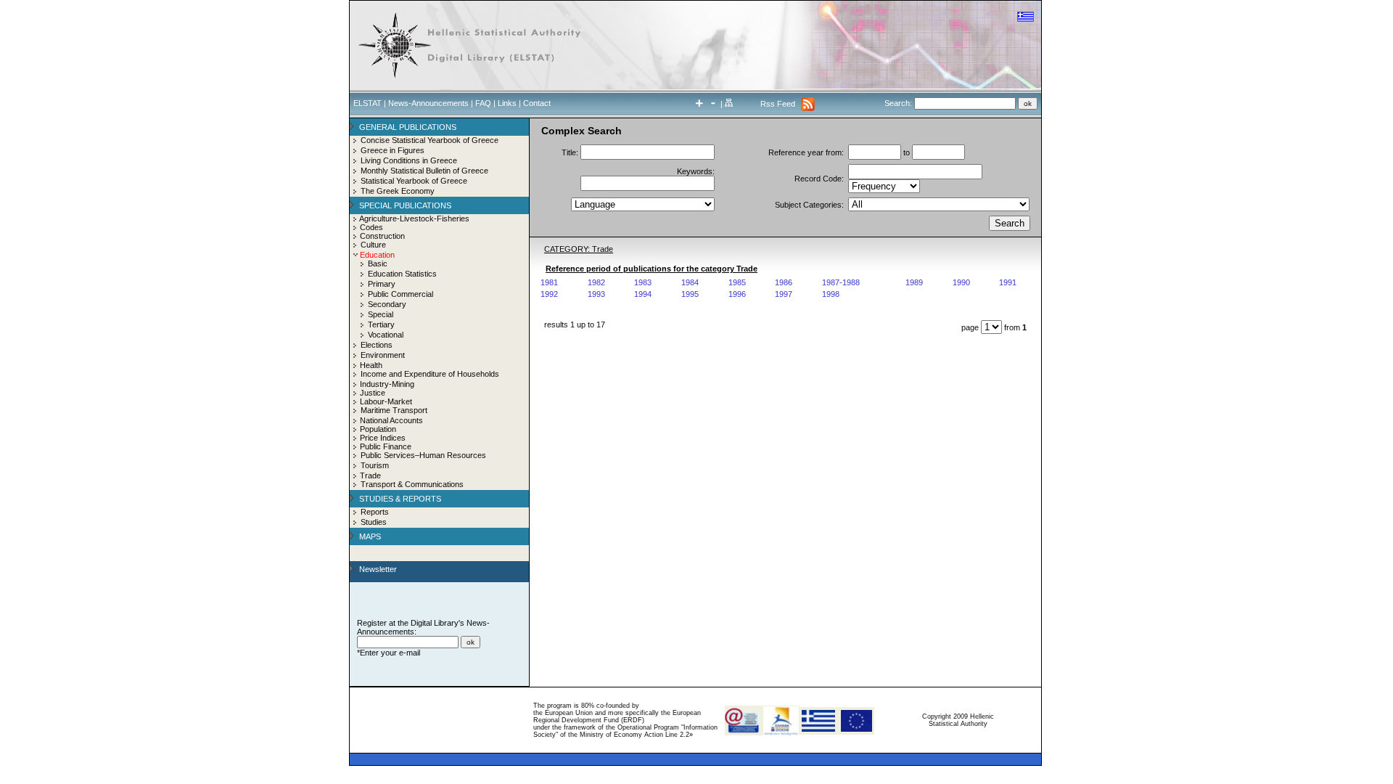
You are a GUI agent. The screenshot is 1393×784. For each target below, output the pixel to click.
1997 (783, 294)
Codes (371, 227)
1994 (643, 294)
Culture (373, 244)
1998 (830, 294)
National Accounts (391, 420)
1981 (549, 282)
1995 (690, 294)
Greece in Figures (392, 150)
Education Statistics (402, 273)
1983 (643, 282)
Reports (375, 511)
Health (371, 365)
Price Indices (383, 437)
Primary (381, 283)
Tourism (375, 465)
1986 (783, 282)
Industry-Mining (387, 384)
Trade (370, 475)
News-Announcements (428, 103)
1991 (1007, 282)
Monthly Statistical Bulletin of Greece (424, 170)
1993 (596, 294)
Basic (377, 263)
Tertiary (381, 324)
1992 (549, 294)
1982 (596, 282)
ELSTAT (367, 103)
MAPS (370, 536)
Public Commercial (400, 294)
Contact (537, 103)
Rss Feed (777, 103)
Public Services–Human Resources (423, 455)
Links (507, 103)
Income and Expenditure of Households (430, 373)
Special (380, 314)
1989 (914, 282)
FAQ (483, 103)
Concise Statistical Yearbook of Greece (429, 140)
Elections (377, 344)
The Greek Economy (398, 191)
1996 (737, 294)
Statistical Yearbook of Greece (414, 180)
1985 (737, 282)
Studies (374, 522)
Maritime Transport (394, 410)
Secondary (387, 304)
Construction (382, 236)
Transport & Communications (412, 484)
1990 (961, 282)
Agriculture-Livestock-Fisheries (414, 218)
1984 (690, 282)
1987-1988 (841, 282)
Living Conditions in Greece (409, 160)
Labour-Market (386, 401)
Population (378, 429)
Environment (383, 355)
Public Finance (385, 446)
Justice (372, 392)
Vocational (385, 334)
